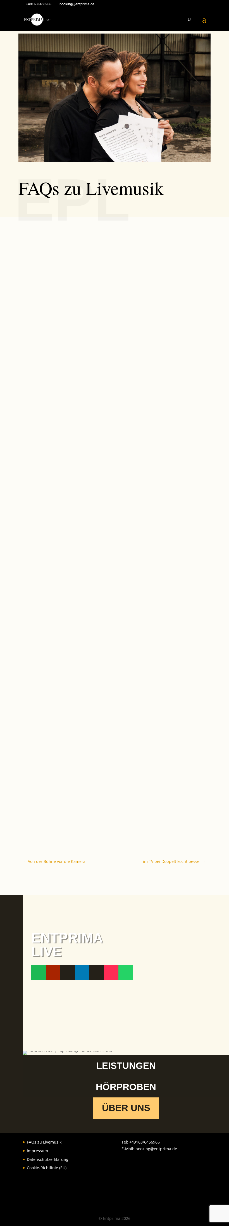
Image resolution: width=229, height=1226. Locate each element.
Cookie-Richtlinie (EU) (46, 1167)
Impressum (37, 1150)
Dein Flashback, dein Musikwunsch (69, 815)
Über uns (126, 1108)
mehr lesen (39, 381)
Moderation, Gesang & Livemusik (67, 359)
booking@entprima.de (156, 1148)
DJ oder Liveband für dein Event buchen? (76, 527)
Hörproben (126, 1087)
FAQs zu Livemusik (44, 1142)
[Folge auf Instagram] (67, 972)
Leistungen (126, 1066)
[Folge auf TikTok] (111, 972)
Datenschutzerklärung (47, 1159)
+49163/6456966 (144, 1142)
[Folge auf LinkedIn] (82, 972)
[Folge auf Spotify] (38, 972)
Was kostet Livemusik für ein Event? (70, 695)
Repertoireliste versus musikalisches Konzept (81, 755)
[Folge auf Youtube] (53, 972)
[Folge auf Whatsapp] (125, 972)
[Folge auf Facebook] (96, 972)
